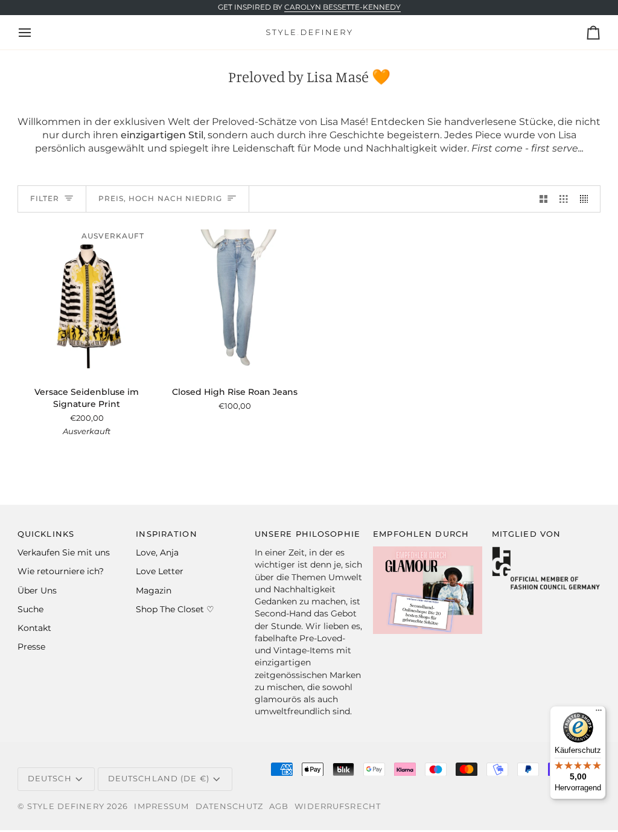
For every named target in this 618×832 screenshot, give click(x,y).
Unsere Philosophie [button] (307, 534)
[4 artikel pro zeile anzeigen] (587, 199)
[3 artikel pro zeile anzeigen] (563, 199)
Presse (31, 646)
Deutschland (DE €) (158, 778)
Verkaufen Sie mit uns (64, 552)
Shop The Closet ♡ (175, 609)
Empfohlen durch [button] (421, 534)
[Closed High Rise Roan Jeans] (234, 299)
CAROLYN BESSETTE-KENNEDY (342, 7)
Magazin (153, 590)
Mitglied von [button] (526, 534)
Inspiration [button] (166, 534)
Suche (30, 609)
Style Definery (65, 806)
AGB (278, 806)
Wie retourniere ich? (61, 571)
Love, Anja (157, 552)
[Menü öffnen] (36, 32)
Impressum (161, 806)
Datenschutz (229, 806)
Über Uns (37, 590)
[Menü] (598, 713)
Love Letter (159, 571)
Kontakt (34, 628)
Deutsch (50, 778)
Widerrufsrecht (338, 806)
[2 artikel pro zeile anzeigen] (544, 199)
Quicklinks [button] (46, 534)
